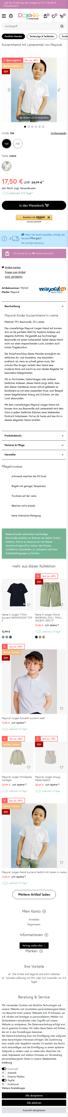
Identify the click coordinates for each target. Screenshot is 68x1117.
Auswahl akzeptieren (34, 1110)
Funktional (13, 1084)
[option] (34, 4)
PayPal (11, 1080)
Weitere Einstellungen (13, 1088)
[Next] (59, 89)
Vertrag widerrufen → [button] (34, 945)
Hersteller (10, 454)
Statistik (12, 1072)
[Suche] (62, 26)
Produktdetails (13, 435)
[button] (34, 219)
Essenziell (13, 1069)
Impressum (14, 1055)
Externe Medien (16, 1076)
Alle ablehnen (34, 1102)
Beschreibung (12, 306)
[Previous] (9, 89)
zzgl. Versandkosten (25, 188)
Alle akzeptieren (34, 1095)
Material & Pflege (14, 445)
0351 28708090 (13, 277)
